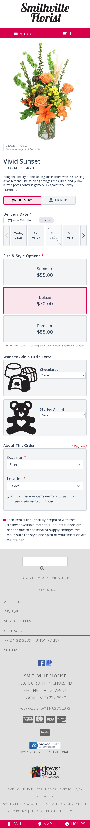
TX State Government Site (65, 804)
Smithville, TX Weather (22, 804)
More (9, 190)
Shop (25, 33)
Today (46, 220)
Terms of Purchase (46, 811)
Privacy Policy (15, 811)
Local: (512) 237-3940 (45, 698)
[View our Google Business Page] (48, 665)
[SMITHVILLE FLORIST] (45, 22)
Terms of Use (76, 811)
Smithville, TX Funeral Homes (32, 789)
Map (46, 824)
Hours (77, 824)
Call (16, 824)
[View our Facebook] (41, 665)
